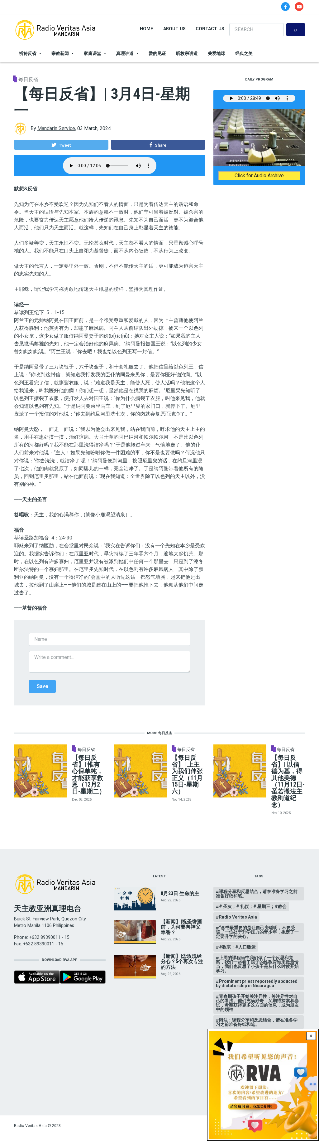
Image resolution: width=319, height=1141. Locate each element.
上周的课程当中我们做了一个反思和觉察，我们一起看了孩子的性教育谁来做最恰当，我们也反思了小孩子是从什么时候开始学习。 (257, 964)
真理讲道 (125, 53)
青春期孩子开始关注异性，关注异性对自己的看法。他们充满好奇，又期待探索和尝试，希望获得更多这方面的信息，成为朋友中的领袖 (257, 1003)
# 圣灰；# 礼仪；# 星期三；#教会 (253, 906)
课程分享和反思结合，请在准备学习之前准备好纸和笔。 (257, 893)
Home (146, 28)
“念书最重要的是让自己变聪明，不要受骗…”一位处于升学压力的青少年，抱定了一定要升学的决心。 (257, 932)
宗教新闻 (60, 53)
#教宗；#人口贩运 (237, 946)
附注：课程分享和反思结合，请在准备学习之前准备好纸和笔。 (257, 1022)
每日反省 (28, 79)
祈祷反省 (27, 53)
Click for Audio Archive (259, 175)
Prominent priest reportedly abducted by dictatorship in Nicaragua (257, 983)
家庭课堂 (92, 53)
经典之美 (244, 53)
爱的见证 (157, 53)
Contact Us (210, 28)
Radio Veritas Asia (238, 916)
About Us (174, 28)
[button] (61, 145)
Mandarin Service (56, 128)
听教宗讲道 (187, 53)
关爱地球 (216, 53)
